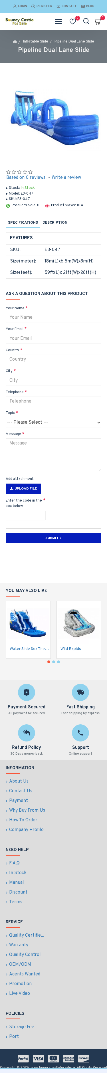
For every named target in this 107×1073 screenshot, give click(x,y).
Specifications (23, 223)
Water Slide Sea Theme (29, 648)
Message (13, 434)
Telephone (15, 392)
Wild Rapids (70, 648)
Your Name (15, 308)
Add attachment (20, 479)
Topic (10, 413)
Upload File (26, 488)
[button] (48, 661)
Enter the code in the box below (24, 503)
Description (55, 223)
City (9, 371)
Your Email (14, 329)
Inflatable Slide (35, 41)
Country (12, 350)
